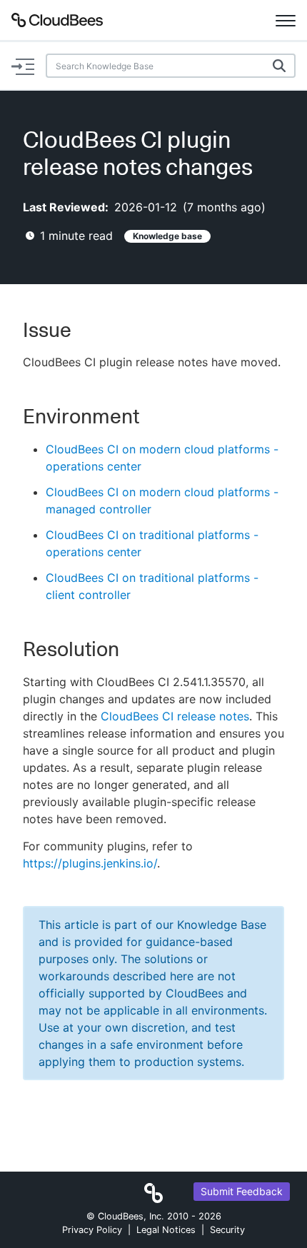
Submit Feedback (242, 1191)
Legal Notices (166, 1229)
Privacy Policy (92, 1229)
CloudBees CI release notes (175, 716)
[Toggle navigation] (286, 20)
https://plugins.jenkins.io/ (90, 863)
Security (227, 1229)
